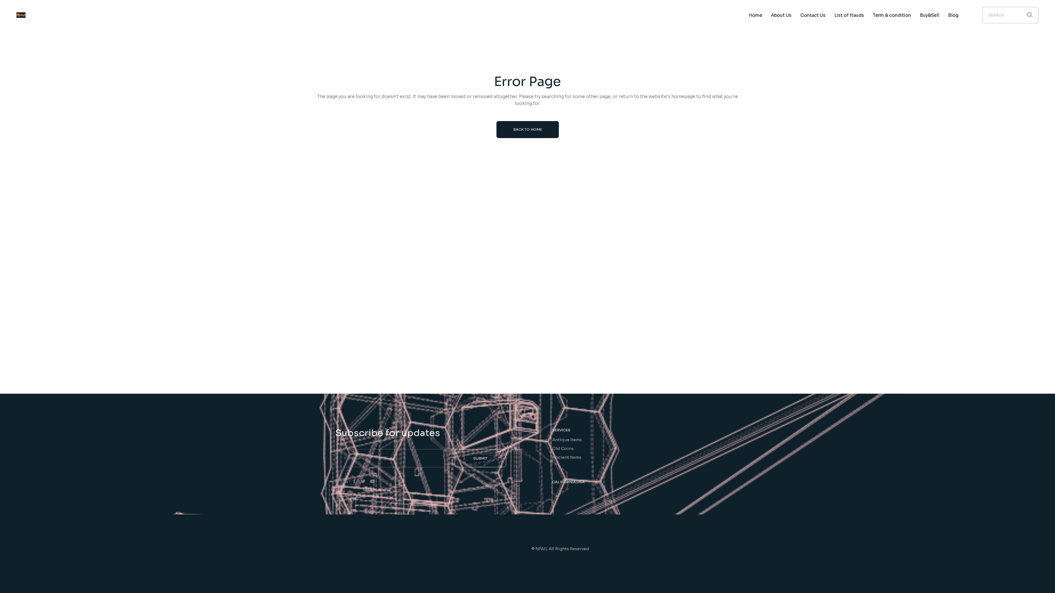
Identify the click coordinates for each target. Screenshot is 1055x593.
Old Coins (563, 448)
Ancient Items (566, 457)
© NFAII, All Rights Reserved (560, 548)
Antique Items (567, 439)
